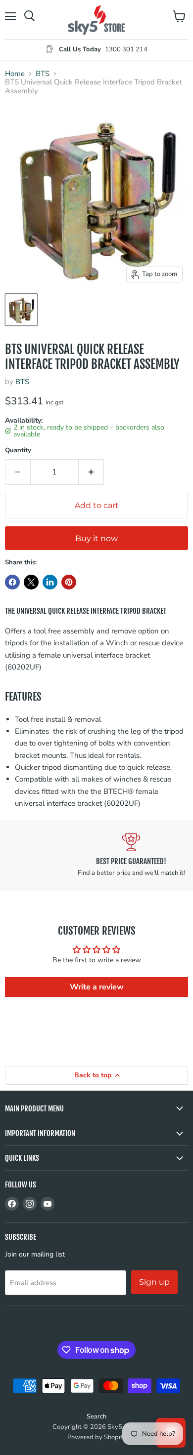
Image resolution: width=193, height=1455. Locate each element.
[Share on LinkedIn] (50, 582)
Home (15, 74)
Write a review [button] (97, 987)
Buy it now (96, 538)
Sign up (154, 1282)
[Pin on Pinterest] (68, 582)
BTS (42, 74)
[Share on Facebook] (12, 582)
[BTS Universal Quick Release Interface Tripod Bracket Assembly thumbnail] (21, 309)
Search (96, 1416)
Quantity (18, 450)
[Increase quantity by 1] (91, 472)
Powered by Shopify (96, 1437)
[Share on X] (31, 582)
